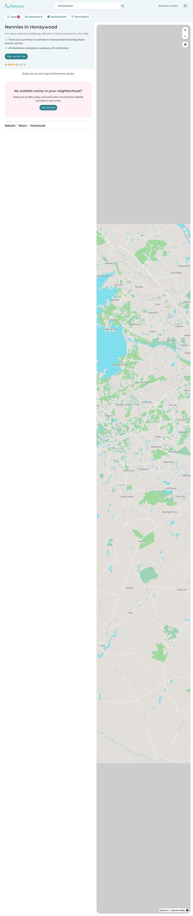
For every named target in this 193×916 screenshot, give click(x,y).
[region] (143, 469)
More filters (81, 16)
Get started (48, 107)
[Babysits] (14, 5)
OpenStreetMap (178, 910)
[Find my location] (185, 45)
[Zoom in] (185, 30)
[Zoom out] (185, 36)
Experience (35, 16)
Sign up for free (16, 56)
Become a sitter (168, 5)
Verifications (58, 16)
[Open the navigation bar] (185, 6)
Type (14, 16)
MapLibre (164, 910)
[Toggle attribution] (187, 910)
